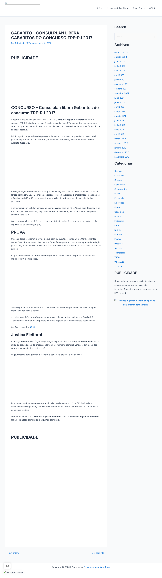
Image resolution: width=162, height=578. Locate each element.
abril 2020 (119, 107)
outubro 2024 (121, 52)
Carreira (118, 171)
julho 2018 (119, 120)
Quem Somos (139, 8)
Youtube (118, 266)
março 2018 (120, 138)
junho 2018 (119, 125)
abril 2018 (119, 134)
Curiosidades (120, 189)
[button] (13, 572)
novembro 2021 (121, 84)
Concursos (119, 184)
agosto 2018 (120, 116)
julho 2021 (119, 98)
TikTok (117, 257)
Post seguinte (99, 553)
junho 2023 (119, 66)
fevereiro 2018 (121, 143)
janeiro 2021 (120, 102)
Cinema (118, 180)
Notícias (118, 234)
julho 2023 (119, 61)
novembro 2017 (121, 157)
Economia (119, 198)
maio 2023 (119, 70)
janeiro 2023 (120, 79)
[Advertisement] (56, 80)
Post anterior (12, 553)
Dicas (117, 193)
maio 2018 (119, 129)
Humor (117, 216)
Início (99, 8)
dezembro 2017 (121, 152)
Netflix (117, 230)
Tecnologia (119, 252)
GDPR (152, 8)
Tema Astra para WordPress (97, 567)
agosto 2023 (120, 57)
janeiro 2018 (120, 147)
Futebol (118, 207)
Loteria (117, 225)
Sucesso (118, 248)
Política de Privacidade (117, 8)
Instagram (119, 221)
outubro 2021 (120, 88)
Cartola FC (119, 175)
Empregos (119, 202)
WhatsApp (119, 262)
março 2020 (120, 111)
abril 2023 (119, 75)
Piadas (117, 239)
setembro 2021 (121, 93)
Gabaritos (119, 212)
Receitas (118, 243)
